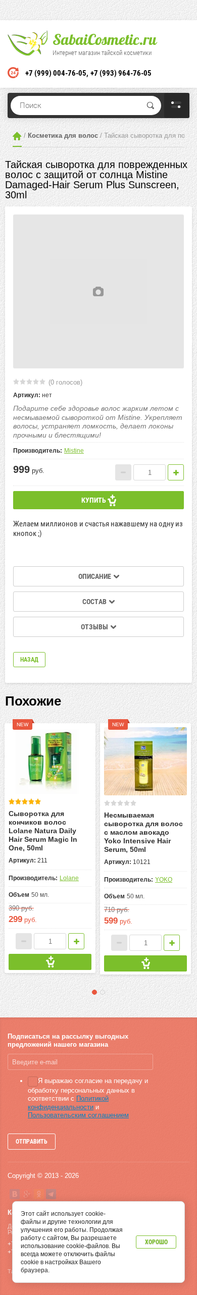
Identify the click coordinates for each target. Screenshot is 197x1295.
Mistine (74, 450)
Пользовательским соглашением (78, 1115)
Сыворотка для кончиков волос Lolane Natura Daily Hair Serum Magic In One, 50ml (43, 831)
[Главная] (17, 136)
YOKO (163, 879)
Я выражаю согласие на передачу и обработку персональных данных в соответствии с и (88, 1097)
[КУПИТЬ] (50, 962)
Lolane (69, 878)
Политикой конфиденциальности (68, 1102)
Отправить (31, 1141)
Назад (29, 659)
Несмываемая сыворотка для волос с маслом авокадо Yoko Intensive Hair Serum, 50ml (143, 832)
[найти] (150, 105)
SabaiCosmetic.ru (105, 39)
